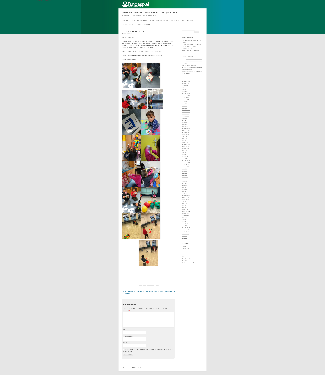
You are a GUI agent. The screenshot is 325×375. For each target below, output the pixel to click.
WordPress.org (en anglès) (188, 263)
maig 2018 (184, 173)
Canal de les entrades (187, 259)
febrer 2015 (185, 223)
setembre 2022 (185, 100)
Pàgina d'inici (125, 20)
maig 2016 (184, 203)
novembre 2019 (186, 146)
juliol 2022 (184, 104)
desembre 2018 (186, 161)
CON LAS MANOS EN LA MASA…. (190, 46)
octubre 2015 (185, 213)
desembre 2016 (186, 195)
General (184, 246)
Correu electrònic (128, 336)
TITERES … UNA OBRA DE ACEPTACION (191, 44)
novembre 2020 (186, 130)
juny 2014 (184, 238)
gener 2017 (184, 193)
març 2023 (184, 91)
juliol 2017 (184, 183)
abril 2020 (184, 140)
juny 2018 (184, 171)
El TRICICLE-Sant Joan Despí (139, 20)
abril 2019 (184, 152)
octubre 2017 (185, 181)
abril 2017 (184, 189)
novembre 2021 (186, 112)
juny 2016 (184, 201)
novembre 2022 (186, 96)
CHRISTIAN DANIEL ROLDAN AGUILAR (191, 67)
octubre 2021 (185, 114)
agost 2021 (184, 118)
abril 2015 (184, 219)
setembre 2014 (185, 234)
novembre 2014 (186, 230)
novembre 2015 (186, 211)
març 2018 (184, 175)
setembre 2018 (185, 167)
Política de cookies (187, 20)
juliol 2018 (184, 169)
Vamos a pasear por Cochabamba (190, 50)
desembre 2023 (186, 81)
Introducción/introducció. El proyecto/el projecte (164, 20)
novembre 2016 (186, 197)
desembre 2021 (186, 110)
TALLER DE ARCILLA (187, 48)
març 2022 (184, 108)
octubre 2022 (185, 98)
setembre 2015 (185, 215)
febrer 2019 (185, 156)
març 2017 (184, 191)
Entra (183, 257)
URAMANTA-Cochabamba (143, 24)
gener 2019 (184, 158)
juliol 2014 (184, 236)
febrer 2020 (185, 142)
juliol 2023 (184, 87)
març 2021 (184, 124)
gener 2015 (184, 226)
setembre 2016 (185, 199)
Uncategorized (142, 285)
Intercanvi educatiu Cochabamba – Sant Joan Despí (149, 12)
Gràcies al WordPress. (138, 368)
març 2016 (184, 207)
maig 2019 (184, 150)
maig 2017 (184, 187)
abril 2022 (184, 106)
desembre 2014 (186, 228)
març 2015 (184, 221)
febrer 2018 (185, 177)
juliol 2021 (184, 120)
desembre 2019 (186, 144)
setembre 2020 (185, 134)
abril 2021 (184, 122)
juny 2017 (184, 185)
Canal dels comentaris (187, 261)
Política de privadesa (127, 24)
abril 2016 (184, 205)
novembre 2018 (186, 163)
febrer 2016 (185, 209)
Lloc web (125, 343)
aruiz (157, 285)
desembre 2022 (186, 93)
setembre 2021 (185, 116)
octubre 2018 (185, 165)
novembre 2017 (186, 179)
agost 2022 (184, 102)
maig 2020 (184, 138)
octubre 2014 (185, 232)
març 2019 (184, 154)
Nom (124, 329)
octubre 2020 (185, 132)
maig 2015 (184, 217)
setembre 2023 (185, 85)
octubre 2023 (185, 83)
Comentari (126, 311)
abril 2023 (184, 89)
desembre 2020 (186, 128)
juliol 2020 (184, 136)
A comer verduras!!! (191, 65)
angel (183, 71)
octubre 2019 (185, 148)
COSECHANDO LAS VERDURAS (194, 59)
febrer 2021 (185, 126)
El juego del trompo (187, 69)
